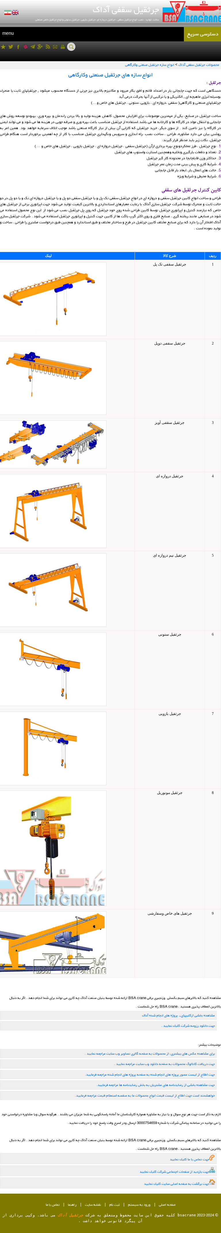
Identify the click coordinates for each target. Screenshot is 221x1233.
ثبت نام (114, 1205)
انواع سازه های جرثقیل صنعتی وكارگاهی (110, 75)
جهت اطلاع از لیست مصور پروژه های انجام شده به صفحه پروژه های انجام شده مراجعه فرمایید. (150, 1074)
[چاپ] (62, 46)
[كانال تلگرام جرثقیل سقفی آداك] (32, 46)
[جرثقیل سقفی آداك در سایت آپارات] (25, 46)
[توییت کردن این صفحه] (11, 46)
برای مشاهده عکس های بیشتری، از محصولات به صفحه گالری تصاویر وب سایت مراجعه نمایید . (150, 1053)
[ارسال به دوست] (55, 46)
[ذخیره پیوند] (3, 46)
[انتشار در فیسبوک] (18, 46)
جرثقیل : (213, 83)
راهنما (72, 1205)
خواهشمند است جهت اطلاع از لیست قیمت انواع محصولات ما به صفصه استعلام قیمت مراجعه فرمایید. (145, 1095)
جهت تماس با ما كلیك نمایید (189, 1159)
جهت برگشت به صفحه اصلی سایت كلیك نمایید (176, 1183)
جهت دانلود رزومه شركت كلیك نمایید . (188, 1025)
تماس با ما (53, 1205)
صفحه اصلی (167, 1205)
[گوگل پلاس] (40, 46)
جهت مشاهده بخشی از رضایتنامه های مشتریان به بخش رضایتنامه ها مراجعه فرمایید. (155, 1085)
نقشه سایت (93, 1205)
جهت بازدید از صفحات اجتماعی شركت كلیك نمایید (174, 1171)
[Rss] (47, 46)
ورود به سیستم (139, 1205)
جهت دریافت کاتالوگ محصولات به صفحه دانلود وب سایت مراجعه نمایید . (164, 1064)
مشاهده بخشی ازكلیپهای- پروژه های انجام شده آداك (178, 1015)
